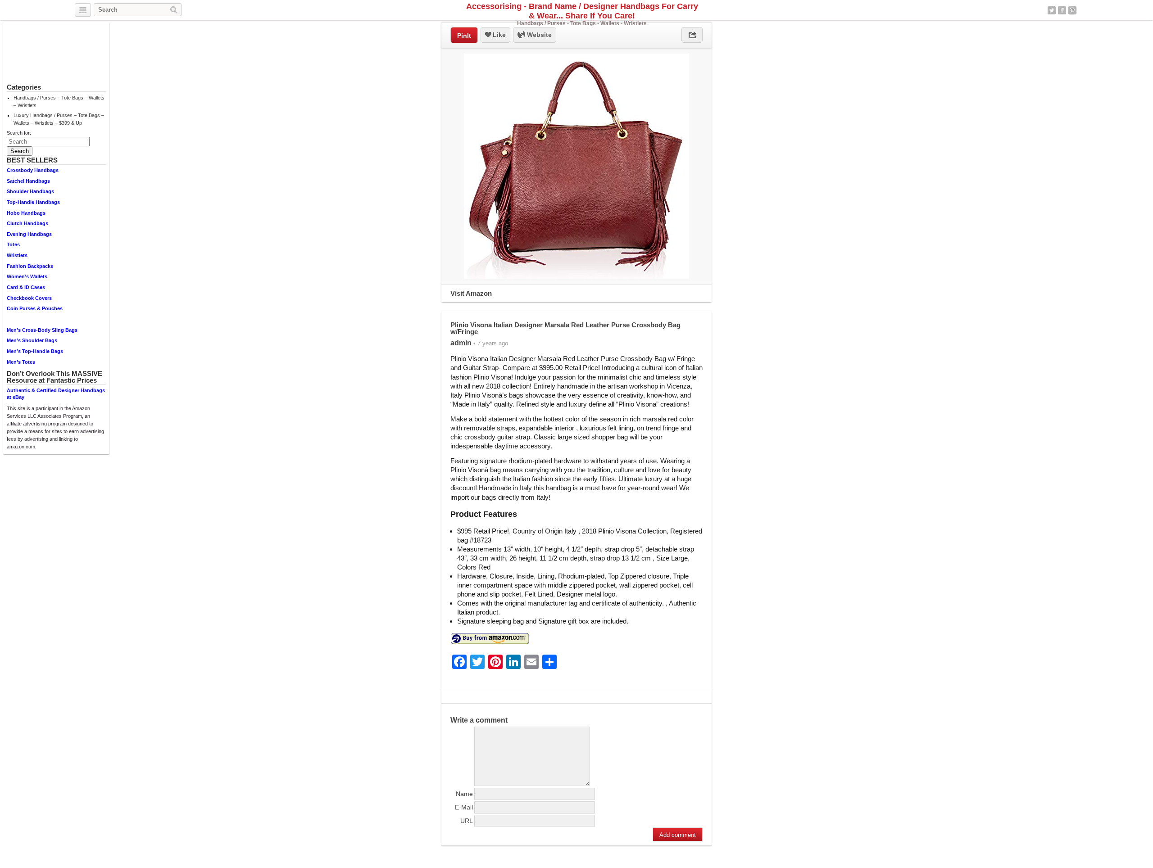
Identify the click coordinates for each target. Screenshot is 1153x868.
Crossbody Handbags (33, 170)
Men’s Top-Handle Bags (35, 351)
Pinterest (1072, 10)
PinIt (464, 35)
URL (466, 820)
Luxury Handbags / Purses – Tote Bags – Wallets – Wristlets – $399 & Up (59, 119)
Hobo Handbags (26, 213)
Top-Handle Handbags (33, 202)
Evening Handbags (29, 234)
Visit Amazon (471, 293)
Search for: (19, 133)
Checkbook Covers (29, 298)
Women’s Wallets (27, 276)
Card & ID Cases (26, 287)
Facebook (1062, 10)
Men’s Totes (21, 362)
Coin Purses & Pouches (35, 308)
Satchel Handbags (28, 181)
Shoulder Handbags (30, 191)
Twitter (1051, 10)
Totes (13, 244)
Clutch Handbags (27, 223)
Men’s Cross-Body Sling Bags (42, 330)
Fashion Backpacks (30, 266)
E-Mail (464, 807)
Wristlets (17, 255)
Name (464, 793)
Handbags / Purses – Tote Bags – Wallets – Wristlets (59, 101)
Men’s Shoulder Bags (32, 340)
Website (538, 34)
